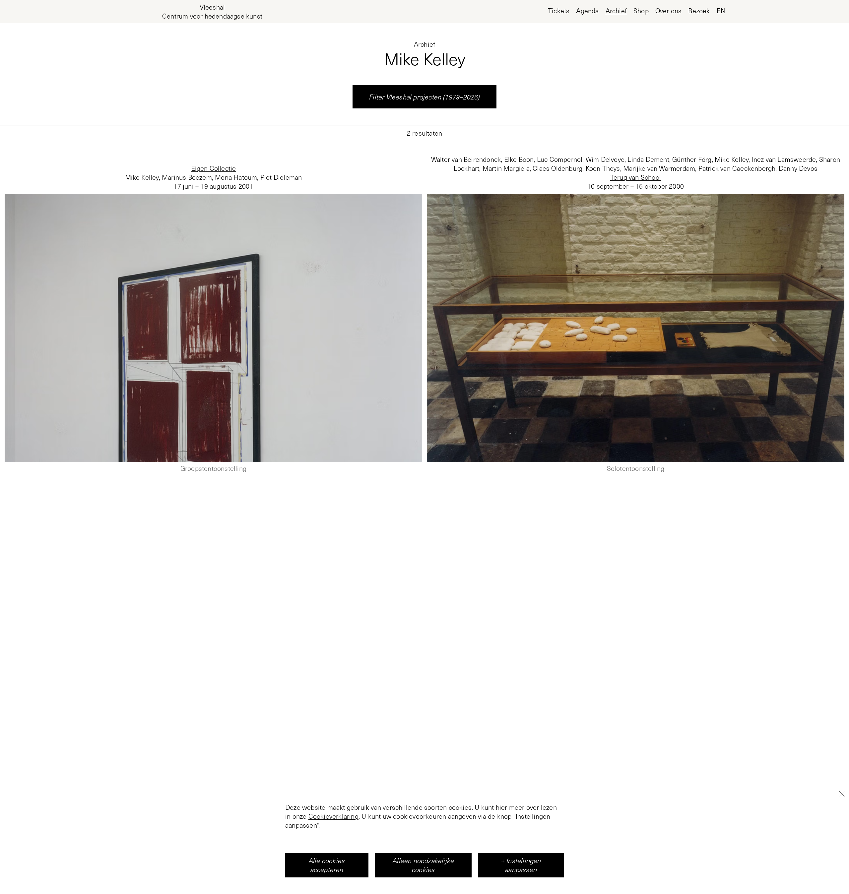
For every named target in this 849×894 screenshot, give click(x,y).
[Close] (841, 793)
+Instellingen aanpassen (521, 865)
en (721, 10)
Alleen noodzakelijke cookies (423, 865)
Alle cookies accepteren (327, 865)
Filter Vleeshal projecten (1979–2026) (424, 96)
